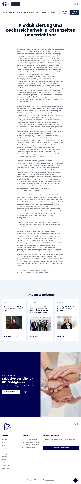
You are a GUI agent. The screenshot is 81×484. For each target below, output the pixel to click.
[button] (11, 12)
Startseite (5, 439)
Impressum (5, 465)
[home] (5, 4)
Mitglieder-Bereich (64, 12)
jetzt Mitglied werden (11, 392)
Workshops (5, 457)
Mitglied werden (74, 12)
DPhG (3, 445)
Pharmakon (54, 12)
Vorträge (5, 454)
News (3, 442)
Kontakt (15, 4)
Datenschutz (6, 468)
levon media (49, 480)
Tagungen (5, 451)
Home (5, 12)
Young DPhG (6, 448)
